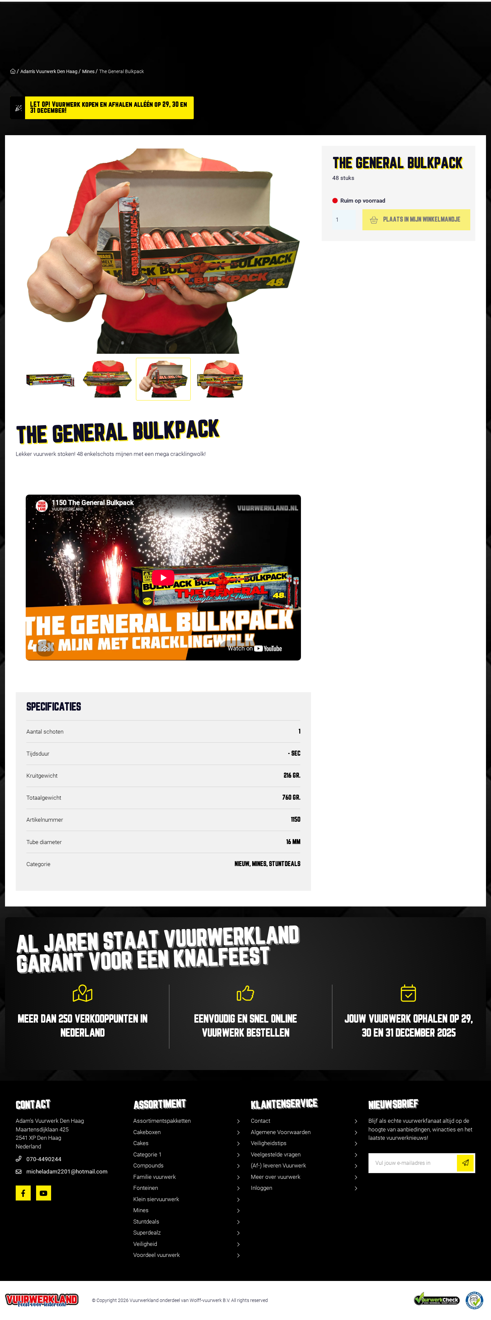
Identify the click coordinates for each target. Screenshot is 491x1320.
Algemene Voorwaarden (281, 1132)
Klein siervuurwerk (156, 1199)
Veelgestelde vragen (276, 1154)
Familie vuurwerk (154, 1176)
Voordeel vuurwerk (156, 1255)
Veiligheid (145, 1244)
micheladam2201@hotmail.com (67, 1171)
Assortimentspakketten (162, 1120)
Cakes (141, 1143)
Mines (88, 71)
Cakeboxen (147, 1132)
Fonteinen (145, 1187)
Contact (260, 1120)
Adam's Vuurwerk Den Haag (48, 71)
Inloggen (261, 1187)
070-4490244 (43, 1159)
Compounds (148, 1165)
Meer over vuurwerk (275, 1176)
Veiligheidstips (269, 1143)
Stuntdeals (146, 1221)
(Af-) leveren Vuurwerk (278, 1165)
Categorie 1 (147, 1154)
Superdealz (147, 1232)
